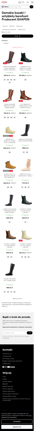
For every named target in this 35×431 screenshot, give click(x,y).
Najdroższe (19, 26)
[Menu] (3, 6)
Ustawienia (16, 421)
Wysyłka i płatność (8, 386)
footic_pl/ (6, 367)
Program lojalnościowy (9, 391)
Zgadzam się (17, 427)
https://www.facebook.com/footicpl (3, 367)
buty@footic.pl (6, 363)
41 (9, 82)
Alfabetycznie (21, 29)
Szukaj (31, 6)
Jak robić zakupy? (7, 381)
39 (11, 79)
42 (14, 292)
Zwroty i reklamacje (8, 389)
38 (8, 79)
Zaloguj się (29, 332)
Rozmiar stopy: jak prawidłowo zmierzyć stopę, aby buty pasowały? (16, 399)
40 (14, 79)
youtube (11, 367)
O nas (4, 376)
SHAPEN (6, 43)
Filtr (16, 36)
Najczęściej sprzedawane (9, 29)
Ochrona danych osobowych (10, 393)
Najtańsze (12, 26)
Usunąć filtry (16, 47)
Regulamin (5, 384)
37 (4, 79)
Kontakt (5, 379)
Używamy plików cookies (9, 396)
